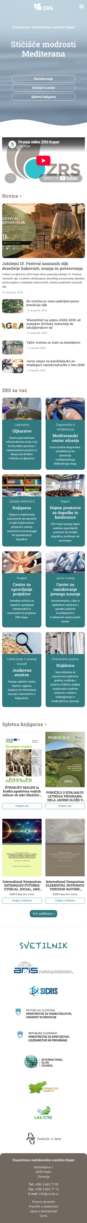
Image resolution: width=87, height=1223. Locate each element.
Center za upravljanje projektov (21, 589)
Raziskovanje (43, 79)
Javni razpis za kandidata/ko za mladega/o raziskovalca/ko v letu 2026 (55, 363)
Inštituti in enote (43, 88)
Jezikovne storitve (21, 672)
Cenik (43, 1216)
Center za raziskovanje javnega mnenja (65, 589)
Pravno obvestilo (43, 1202)
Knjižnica (65, 665)
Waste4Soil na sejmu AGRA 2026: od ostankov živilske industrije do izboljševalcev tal (53, 324)
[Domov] (43, 7)
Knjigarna (21, 507)
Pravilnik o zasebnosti (43, 1206)
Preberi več (22, 806)
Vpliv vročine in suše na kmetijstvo (53, 342)
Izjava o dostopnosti (43, 1211)
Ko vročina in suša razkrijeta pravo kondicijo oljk (52, 303)
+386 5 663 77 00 (46, 1184)
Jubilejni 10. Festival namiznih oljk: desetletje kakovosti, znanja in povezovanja (42, 266)
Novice (10, 196)
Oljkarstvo (21, 431)
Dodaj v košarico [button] (22, 900)
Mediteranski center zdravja (65, 438)
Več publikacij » (44, 913)
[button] (81, 6)
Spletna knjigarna (43, 97)
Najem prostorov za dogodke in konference (65, 512)
